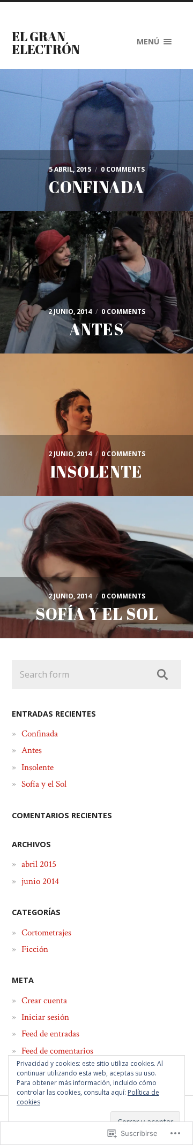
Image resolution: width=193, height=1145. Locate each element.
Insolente (37, 767)
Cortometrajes (46, 933)
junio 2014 (40, 881)
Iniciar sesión (45, 1017)
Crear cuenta (44, 1000)
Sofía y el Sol (43, 784)
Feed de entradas (50, 1034)
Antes (31, 750)
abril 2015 (38, 864)
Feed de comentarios (57, 1051)
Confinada (39, 734)
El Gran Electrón (46, 43)
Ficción (34, 949)
